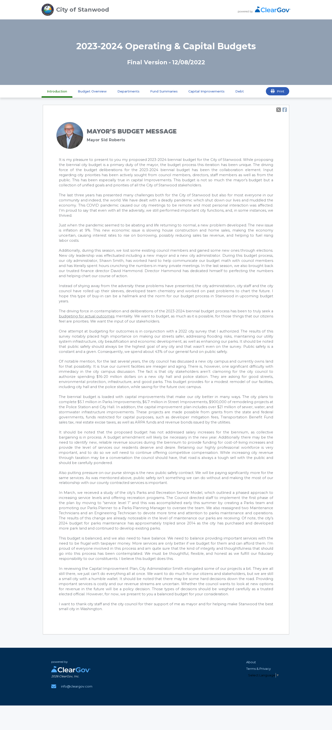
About (251, 662)
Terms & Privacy (258, 669)
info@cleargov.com (76, 686)
